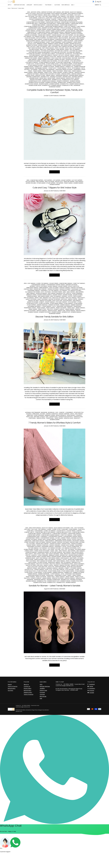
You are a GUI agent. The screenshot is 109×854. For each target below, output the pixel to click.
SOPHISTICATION (78, 416)
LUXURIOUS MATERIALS (39, 42)
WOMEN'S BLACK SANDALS (49, 81)
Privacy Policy (27, 688)
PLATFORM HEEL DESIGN (76, 51)
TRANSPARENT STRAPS (79, 69)
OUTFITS (70, 296)
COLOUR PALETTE (60, 530)
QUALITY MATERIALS (42, 299)
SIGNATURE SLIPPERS (69, 181)
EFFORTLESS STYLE (31, 29)
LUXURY (48, 42)
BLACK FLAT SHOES (31, 13)
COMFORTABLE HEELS (32, 23)
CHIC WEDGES (70, 16)
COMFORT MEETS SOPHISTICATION (67, 20)
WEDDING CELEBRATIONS (33, 76)
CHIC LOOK (34, 529)
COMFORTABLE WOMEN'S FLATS (68, 25)
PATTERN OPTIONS (34, 49)
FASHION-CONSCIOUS (52, 414)
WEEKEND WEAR (46, 79)
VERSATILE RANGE (65, 74)
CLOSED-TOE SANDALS (68, 18)
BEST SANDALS (57, 12)
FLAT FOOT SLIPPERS (67, 35)
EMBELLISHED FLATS (32, 32)
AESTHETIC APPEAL (35, 12)
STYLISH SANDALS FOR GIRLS (35, 65)
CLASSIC (49, 529)
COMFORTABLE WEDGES (52, 25)
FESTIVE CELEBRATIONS (73, 546)
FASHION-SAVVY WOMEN (67, 545)
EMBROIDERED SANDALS (57, 32)
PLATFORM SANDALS (34, 55)
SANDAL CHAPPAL (74, 55)
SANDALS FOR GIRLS (80, 56)
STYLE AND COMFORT (63, 61)
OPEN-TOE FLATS (30, 46)
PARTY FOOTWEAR (53, 46)
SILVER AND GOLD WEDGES (74, 566)
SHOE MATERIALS (66, 58)
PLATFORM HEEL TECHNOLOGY (64, 53)
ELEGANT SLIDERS (49, 30)
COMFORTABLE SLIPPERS (38, 25)
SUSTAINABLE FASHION (41, 68)
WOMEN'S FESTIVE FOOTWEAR (36, 82)
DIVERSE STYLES (76, 28)
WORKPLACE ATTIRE (67, 85)
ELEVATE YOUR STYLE (73, 286)
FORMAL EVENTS (29, 551)
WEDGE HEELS (43, 78)
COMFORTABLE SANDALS (63, 23)
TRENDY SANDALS (76, 71)
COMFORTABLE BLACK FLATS (63, 532)
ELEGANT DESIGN (41, 29)
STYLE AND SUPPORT (75, 61)
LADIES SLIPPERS (78, 41)
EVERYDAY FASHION (65, 33)
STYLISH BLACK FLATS (77, 62)
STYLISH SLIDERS (57, 65)
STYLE (50, 569)
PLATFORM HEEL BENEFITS (33, 51)
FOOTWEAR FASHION (52, 38)
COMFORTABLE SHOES (76, 23)
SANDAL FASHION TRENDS (31, 56)
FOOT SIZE (57, 549)
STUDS (46, 569)
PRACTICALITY (81, 297)
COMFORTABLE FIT (46, 533)
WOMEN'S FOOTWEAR (51, 82)
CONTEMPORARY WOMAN (47, 538)
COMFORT (53, 19)
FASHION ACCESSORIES (31, 35)
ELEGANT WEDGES (70, 30)
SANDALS (40, 56)
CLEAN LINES (64, 529)
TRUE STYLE (50, 309)
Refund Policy (27, 690)
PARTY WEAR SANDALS (48, 48)
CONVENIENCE (69, 412)
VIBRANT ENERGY (50, 75)
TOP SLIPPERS (33, 69)
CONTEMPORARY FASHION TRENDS (55, 284)
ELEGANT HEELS (78, 29)
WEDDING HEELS (66, 76)
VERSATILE (77, 309)
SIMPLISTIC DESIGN (32, 568)
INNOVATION (67, 553)
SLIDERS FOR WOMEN (47, 59)
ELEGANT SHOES (40, 30)
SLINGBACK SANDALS (51, 568)
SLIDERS (39, 59)
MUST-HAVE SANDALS (54, 45)
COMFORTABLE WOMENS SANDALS (54, 26)
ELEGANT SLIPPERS (60, 30)
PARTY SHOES (78, 46)
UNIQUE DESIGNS (69, 309)
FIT (80, 546)
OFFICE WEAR (29, 559)
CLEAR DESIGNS (33, 18)
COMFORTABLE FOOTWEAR (53, 22)
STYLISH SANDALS (77, 64)
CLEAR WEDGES (57, 18)
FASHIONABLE (78, 545)
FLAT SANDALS (27, 36)
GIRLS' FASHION (29, 39)
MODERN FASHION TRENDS (33, 556)
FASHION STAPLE (65, 543)
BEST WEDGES (65, 12)
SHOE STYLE (81, 58)
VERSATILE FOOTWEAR (33, 74)
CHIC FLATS (77, 15)
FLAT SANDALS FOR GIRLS (38, 36)
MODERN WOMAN (43, 45)
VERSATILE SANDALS (76, 74)
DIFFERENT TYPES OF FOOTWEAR (62, 28)
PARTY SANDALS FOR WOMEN (66, 46)
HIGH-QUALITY (29, 553)
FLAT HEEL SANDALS (79, 35)
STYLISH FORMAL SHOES (52, 64)
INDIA (68, 39)
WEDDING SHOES (33, 78)
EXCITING (42, 414)
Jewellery (42, 688)
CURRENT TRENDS (65, 538)
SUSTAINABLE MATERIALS (34, 306)
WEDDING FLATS (45, 76)
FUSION (52, 551)
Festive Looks (43, 690)
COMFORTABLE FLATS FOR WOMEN (35, 22)
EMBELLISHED (79, 30)
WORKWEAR (76, 85)
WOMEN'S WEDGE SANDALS (76, 84)
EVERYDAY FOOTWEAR (76, 33)
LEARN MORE (54, 172)
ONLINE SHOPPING (77, 45)
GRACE (72, 414)
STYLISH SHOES (48, 65)
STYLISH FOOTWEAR (40, 64)
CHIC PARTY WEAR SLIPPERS (49, 16)
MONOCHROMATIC (61, 415)
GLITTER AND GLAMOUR (55, 552)
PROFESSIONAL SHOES (67, 564)
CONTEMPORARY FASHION (38, 284)
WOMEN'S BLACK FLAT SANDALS (70, 79)
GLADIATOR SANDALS (48, 39)
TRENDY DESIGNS (46, 71)
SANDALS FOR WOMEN (31, 58)
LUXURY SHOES (77, 42)
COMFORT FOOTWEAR (37, 20)
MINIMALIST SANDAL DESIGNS (55, 43)
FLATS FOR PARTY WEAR (79, 36)
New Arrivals (43, 696)
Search (10, 684)
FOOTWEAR (48, 292)
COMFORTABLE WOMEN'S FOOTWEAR (34, 26)
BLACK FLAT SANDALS (75, 12)
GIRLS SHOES (72, 38)
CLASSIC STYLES (56, 529)
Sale (41, 698)
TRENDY (30, 71)
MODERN (66, 43)
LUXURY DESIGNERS (56, 42)
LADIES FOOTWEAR (68, 41)
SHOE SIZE (74, 58)
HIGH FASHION (51, 293)
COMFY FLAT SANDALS (69, 26)
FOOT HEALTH (43, 549)
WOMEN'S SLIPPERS (54, 84)
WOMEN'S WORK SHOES (35, 85)
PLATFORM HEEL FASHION (73, 52)
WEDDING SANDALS (77, 76)
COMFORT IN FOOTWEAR (51, 20)
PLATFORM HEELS (77, 53)
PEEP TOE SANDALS (74, 49)
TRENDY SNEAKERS (38, 72)
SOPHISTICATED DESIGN (34, 61)
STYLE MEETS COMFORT (32, 62)
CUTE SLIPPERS (56, 180)
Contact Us (27, 686)
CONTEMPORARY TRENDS (32, 538)
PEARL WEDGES (60, 49)
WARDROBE (30, 579)
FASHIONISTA (44, 290)
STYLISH (79, 302)
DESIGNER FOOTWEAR (47, 28)
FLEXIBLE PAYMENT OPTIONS (31, 549)
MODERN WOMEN (77, 295)
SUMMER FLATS (38, 66)
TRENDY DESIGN (37, 71)
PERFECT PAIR (38, 297)
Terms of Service (12, 686)
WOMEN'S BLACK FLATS (35, 81)
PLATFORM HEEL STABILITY (48, 53)
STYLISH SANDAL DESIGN (65, 64)
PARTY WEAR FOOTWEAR (34, 48)
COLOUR (77, 18)
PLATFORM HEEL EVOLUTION (58, 52)
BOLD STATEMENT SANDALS (35, 15)
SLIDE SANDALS (32, 59)
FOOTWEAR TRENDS (56, 292)
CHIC (56, 412)
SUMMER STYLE (69, 66)
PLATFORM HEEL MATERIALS (33, 53)
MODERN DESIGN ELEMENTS (44, 295)
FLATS (70, 36)
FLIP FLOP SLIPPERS (41, 38)
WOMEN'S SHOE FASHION (31, 84)
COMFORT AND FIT (62, 19)
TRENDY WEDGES (57, 72)
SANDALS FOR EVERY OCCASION (65, 56)
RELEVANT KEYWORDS (54, 299)
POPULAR (66, 55)
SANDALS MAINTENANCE (44, 58)
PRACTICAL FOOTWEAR (58, 297)
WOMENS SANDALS (56, 85)
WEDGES (77, 78)
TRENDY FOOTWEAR (57, 71)
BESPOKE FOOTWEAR (46, 12)
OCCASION (80, 558)
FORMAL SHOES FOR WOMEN (41, 551)
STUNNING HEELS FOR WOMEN (49, 61)
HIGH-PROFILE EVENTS (77, 552)
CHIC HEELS (38, 16)
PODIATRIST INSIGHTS (46, 55)
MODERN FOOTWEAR (31, 45)
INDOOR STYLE (59, 181)
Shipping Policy (28, 692)
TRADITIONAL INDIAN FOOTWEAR (63, 69)
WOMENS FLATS (46, 85)
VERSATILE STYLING (40, 75)
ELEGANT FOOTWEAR (67, 29)
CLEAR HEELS (48, 18)
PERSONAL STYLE (47, 297)
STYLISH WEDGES (76, 65)
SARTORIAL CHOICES (39, 416)
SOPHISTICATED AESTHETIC (73, 59)
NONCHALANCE (71, 415)
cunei (11, 1)
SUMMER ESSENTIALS (42, 305)
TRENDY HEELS (67, 71)
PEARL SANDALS (51, 49)
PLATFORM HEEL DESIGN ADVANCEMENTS (39, 52)
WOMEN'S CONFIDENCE (63, 81)
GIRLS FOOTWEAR (63, 38)
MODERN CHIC (64, 555)
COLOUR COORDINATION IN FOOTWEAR (39, 19)
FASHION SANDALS (56, 35)
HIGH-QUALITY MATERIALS (52, 553)
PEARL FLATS (43, 49)
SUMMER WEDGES (29, 68)
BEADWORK (44, 412)
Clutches (42, 694)
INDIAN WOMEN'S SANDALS (33, 41)
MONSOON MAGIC (32, 296)
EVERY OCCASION (42, 33)
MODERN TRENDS (57, 295)
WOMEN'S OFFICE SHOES (73, 82)
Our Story (10, 690)
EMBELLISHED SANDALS (44, 32)
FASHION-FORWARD (63, 414)
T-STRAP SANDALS (61, 68)
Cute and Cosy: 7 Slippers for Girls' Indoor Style (54, 187)
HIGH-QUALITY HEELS (39, 553)
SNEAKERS (61, 568)
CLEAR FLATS (41, 18)
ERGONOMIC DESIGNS (78, 541)
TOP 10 (69, 68)
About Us (26, 684)
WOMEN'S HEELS (62, 82)
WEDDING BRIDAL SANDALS (76, 75)
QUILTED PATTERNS (31, 565)
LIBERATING (30, 415)
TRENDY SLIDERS (28, 72)
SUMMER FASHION (28, 66)
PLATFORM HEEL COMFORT (61, 51)
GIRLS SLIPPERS (80, 38)
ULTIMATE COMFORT (68, 72)
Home (9, 8)
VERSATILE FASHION (79, 72)
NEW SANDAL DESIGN (66, 45)
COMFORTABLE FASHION (34, 533)
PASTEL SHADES (76, 48)
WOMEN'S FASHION (75, 81)
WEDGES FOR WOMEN (35, 79)
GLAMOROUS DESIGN (60, 39)
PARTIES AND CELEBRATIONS (75, 559)
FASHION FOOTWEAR (52, 289)
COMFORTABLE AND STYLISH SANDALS (45, 532)
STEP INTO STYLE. (28, 569)
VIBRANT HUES (61, 310)
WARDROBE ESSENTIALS (62, 75)
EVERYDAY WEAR (28, 289)
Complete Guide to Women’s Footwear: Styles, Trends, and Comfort (54, 91)
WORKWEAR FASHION (54, 87)
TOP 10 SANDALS (75, 68)
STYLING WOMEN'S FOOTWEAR (47, 62)
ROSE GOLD (64, 299)
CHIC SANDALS (62, 16)
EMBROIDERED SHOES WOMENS (73, 32)
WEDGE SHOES (70, 78)
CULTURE (57, 538)
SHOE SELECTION (42, 566)
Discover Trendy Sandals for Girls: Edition (55, 316)
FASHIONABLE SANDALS (33, 290)
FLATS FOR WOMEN (30, 38)
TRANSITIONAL (77, 306)
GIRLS (64, 292)
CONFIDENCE (43, 536)
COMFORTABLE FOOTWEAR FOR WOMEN (71, 22)
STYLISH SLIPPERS (66, 65)
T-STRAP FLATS (52, 68)
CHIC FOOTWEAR (29, 16)
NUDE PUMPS (73, 558)
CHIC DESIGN (69, 15)
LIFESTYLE (30, 42)
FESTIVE (64, 546)
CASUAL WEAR (55, 15)
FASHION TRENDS (31, 545)
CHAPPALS (62, 15)
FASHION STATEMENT (64, 289)
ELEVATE (69, 539)
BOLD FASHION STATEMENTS (75, 13)
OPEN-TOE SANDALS (41, 46)
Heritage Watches (45, 686)
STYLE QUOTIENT (72, 302)
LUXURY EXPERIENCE (67, 42)
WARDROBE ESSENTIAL (40, 579)
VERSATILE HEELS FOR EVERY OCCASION (49, 74)
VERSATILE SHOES (29, 75)
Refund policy (11, 688)
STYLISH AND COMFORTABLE (63, 62)
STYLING (77, 569)
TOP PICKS (26, 69)
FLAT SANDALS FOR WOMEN (53, 36)
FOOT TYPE (64, 549)
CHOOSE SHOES (79, 16)
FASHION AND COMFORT (44, 35)
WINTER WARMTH (80, 310)
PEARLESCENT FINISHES (54, 562)
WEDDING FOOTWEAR (56, 76)
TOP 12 (82, 68)
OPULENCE (64, 296)
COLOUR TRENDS (53, 283)
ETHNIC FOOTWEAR (31, 33)
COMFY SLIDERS (80, 26)
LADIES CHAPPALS (57, 41)
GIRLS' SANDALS (38, 39)
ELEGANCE (28, 414)
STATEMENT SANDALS (76, 568)
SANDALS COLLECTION (50, 56)
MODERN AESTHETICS (75, 43)
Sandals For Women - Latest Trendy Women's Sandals (54, 585)
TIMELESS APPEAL (40, 418)
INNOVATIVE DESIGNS (46, 41)
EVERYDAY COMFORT (53, 33)
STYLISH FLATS (30, 64)
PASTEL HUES (68, 48)
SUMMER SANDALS (59, 66)
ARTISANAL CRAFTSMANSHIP (32, 412)
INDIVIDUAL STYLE (60, 293)
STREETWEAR (32, 418)
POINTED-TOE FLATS (58, 55)
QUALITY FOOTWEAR (31, 299)
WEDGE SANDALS (60, 78)
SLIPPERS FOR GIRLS (59, 59)
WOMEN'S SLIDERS (43, 84)
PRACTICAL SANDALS (70, 297)
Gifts (41, 684)
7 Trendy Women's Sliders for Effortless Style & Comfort (55, 422)
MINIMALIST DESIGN (42, 43)
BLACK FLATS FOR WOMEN (43, 13)
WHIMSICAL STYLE (56, 79)
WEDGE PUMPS (51, 78)
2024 (28, 12)
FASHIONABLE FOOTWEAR (78, 289)
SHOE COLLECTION (56, 58)
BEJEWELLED (51, 412)
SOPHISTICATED (53, 416)
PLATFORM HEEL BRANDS (47, 51)
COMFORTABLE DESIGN (78, 532)
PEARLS (67, 49)
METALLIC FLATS (32, 43)
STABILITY (41, 302)
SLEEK (46, 416)
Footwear (42, 692)
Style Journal (14, 8)
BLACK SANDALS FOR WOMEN (59, 13)
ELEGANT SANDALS (30, 30)
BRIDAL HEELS (47, 15)
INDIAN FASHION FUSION (77, 39)
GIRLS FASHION (71, 292)
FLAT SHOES (65, 36)
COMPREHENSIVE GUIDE (34, 28)
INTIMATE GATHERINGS (77, 553)
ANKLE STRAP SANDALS (35, 528)
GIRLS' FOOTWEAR (49, 181)
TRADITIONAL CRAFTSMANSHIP (46, 69)
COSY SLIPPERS (48, 180)
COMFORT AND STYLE (73, 19)
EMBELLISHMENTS (43, 287)
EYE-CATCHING (30, 543)
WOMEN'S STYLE (64, 84)
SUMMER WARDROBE (79, 66)
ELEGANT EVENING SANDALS (54, 29)
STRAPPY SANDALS (50, 302)
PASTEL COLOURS (59, 48)
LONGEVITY (34, 555)
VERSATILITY (77, 418)
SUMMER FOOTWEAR (48, 66)
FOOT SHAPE (50, 549)
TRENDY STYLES (48, 72)
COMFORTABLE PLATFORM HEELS (47, 23)
